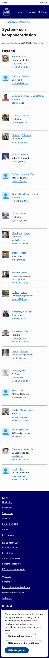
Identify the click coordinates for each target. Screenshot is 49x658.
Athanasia (26, 135)
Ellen (24, 56)
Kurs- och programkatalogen (16, 587)
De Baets (16, 174)
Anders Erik (29, 449)
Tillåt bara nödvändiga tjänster (23, 643)
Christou (16, 135)
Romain (24, 154)
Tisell (14, 469)
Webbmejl (7, 598)
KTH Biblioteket (10, 547)
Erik (23, 390)
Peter (24, 272)
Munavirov (17, 331)
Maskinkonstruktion (17, 22)
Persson (15, 390)
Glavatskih (17, 233)
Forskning (7, 507)
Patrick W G (28, 174)
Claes (21, 469)
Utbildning (7, 502)
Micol (23, 252)
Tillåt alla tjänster (16, 650)
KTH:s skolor (8, 553)
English (32, 12)
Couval (15, 154)
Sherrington (17, 429)
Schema (6, 581)
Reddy (15, 410)
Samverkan (7, 513)
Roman (34, 194)
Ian (26, 429)
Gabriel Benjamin (39, 96)
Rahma (25, 76)
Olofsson (16, 370)
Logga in (43, 2)
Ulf (23, 370)
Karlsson (16, 272)
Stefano (25, 115)
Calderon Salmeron (21, 96)
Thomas (24, 351)
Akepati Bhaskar (27, 410)
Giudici (15, 213)
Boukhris (16, 76)
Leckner (15, 292)
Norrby (15, 351)
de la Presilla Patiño (21, 194)
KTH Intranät (8, 535)
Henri (23, 213)
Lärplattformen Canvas (13, 592)
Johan (24, 292)
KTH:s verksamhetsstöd (13, 569)
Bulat (26, 331)
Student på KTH (10, 524)
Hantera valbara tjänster (20, 636)
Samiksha (27, 311)
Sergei (27, 233)
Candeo (15, 115)
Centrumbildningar (11, 558)
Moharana (16, 311)
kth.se (4, 2)
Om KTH (6, 518)
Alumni (5, 529)
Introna (15, 252)
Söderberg (17, 449)
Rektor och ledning (11, 563)
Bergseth (16, 56)
